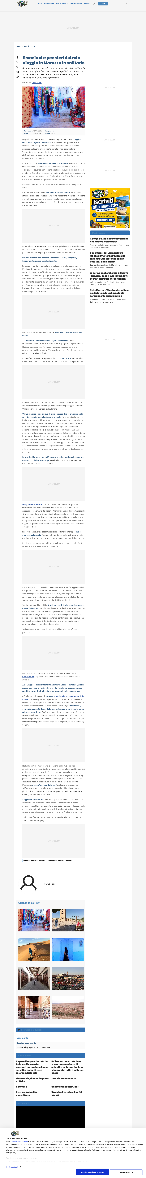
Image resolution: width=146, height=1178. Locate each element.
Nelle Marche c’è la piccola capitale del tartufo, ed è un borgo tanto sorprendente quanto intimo (109, 293)
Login (103, 4)
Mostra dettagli (12, 1167)
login (27, 1047)
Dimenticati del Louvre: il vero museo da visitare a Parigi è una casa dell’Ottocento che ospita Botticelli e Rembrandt (107, 257)
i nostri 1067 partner (19, 1142)
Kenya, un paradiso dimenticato (27, 1093)
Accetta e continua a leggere (92, 1172)
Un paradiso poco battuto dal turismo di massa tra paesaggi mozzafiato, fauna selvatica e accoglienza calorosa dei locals (32, 1067)
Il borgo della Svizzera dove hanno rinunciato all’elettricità (109, 240)
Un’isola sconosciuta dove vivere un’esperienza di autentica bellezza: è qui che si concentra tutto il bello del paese (67, 1067)
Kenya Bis (21, 1086)
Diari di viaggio (62, 4)
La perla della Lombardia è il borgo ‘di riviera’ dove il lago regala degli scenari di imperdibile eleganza (109, 275)
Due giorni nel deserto (32, 504)
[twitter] (17, 61)
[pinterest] (17, 66)
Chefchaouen (28, 676)
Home (18, 46)
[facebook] (17, 56)
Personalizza (125, 1172)
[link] (17, 76)
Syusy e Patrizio (76, 4)
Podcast (87, 4)
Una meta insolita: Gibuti (65, 1086)
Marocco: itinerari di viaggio (60, 860)
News (40, 4)
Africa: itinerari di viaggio (34, 860)
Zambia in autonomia (63, 1078)
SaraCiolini (37, 82)
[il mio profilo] (94, 4)
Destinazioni (49, 4)
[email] (17, 71)
